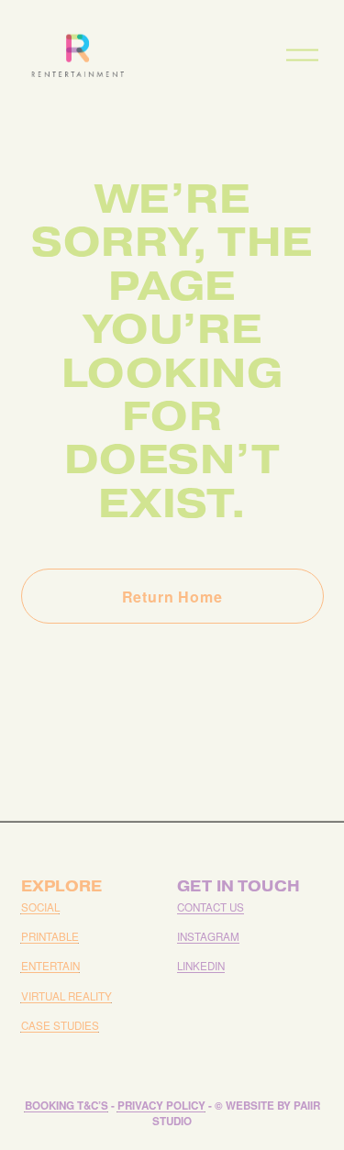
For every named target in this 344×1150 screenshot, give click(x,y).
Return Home (172, 596)
